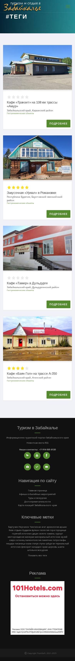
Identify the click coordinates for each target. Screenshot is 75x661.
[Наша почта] (46, 467)
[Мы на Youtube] (37, 455)
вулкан (35, 530)
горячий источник (22, 533)
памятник (47, 540)
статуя (35, 543)
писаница (20, 543)
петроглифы (59, 540)
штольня (32, 550)
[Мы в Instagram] (27, 467)
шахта (61, 546)
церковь (52, 546)
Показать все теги (37, 555)
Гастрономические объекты (20, 113)
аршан (63, 526)
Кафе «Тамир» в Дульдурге (27, 283)
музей (64, 536)
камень (51, 533)
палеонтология (33, 540)
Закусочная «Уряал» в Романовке (31, 193)
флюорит (26, 546)
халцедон (37, 546)
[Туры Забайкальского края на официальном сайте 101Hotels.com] (37, 607)
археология (53, 526)
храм (45, 546)
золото (43, 533)
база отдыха (15, 530)
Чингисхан (35, 526)
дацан (35, 533)
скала (29, 543)
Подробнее (58, 123)
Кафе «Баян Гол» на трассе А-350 (32, 373)
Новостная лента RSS (38, 442)
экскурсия (42, 550)
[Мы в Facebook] (46, 455)
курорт (59, 533)
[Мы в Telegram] (27, 455)
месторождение (16, 536)
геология (44, 530)
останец (20, 540)
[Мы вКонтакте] (37, 467)
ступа (42, 543)
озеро (12, 540)
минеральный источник (47, 536)
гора (52, 530)
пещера (10, 543)
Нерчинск (24, 526)
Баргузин (13, 526)
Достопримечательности (37, 501)
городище (60, 530)
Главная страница (37, 490)
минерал (29, 536)
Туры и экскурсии (37, 497)
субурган (50, 543)
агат (44, 526)
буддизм (26, 530)
